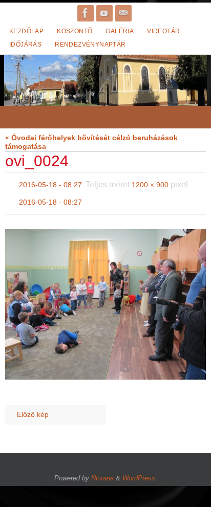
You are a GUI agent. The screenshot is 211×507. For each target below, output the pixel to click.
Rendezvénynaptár (90, 44)
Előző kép (33, 409)
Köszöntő (74, 31)
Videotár (163, 31)
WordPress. (139, 472)
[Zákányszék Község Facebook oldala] (85, 13)
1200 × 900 (150, 184)
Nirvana (102, 472)
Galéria (120, 31)
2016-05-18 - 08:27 (50, 184)
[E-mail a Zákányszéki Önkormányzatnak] (123, 13)
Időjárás (25, 44)
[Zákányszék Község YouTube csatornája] (104, 13)
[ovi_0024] (105, 299)
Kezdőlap (26, 31)
